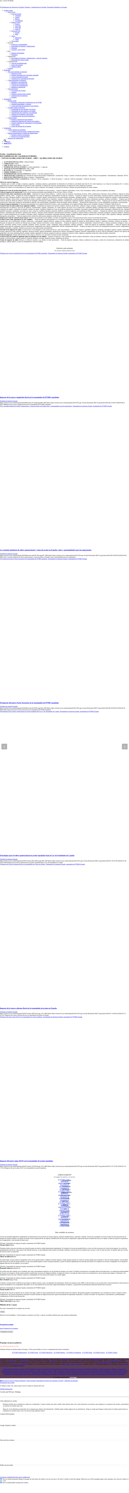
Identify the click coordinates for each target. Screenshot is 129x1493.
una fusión (125, 1364)
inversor (25, 1361)
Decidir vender (12, 101)
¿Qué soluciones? (13, 89)
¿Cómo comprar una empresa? (17, 130)
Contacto (10, 68)
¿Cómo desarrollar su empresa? (17, 80)
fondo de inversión (76, 1364)
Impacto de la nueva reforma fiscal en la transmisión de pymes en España (28, 1008)
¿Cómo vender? (12, 118)
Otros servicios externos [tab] (7, 1440)
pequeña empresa (114, 1361)
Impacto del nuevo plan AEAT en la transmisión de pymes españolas (26, 1161)
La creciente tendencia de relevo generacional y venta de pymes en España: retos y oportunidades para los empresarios (45, 550)
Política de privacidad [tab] (6, 1465)
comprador (64, 1359)
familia (63, 1364)
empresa (22, 1359)
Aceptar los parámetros (7, 1477)
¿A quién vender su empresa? (16, 107)
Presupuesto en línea (6, 1331)
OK (1, 1389)
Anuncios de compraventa (15, 138)
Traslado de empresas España (8, 401)
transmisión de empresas (19, 1364)
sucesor (12, 1361)
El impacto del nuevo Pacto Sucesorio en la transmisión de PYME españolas (29, 703)
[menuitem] (66, 39)
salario (68, 1364)
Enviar (2, 1311)
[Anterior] (4, 746)
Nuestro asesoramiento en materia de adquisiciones (23, 133)
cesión (52, 1361)
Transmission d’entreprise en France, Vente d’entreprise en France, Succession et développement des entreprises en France (67, 1372)
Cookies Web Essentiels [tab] (7, 1414)
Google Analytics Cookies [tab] (8, 1425)
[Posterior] (125, 746)
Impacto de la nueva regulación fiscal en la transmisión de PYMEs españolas (29, 397)
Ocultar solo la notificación (22, 1477)
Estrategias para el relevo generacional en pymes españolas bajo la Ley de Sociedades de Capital (37, 855)
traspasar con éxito (95, 1359)
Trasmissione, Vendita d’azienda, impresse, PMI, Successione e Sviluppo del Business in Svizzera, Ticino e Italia (61, 1371)
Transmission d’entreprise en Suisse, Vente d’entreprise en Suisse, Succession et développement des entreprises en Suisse (39, 1369)
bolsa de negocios (103, 1362)
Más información (7, 1389)
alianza (6, 1366)
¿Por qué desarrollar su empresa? (17, 72)
